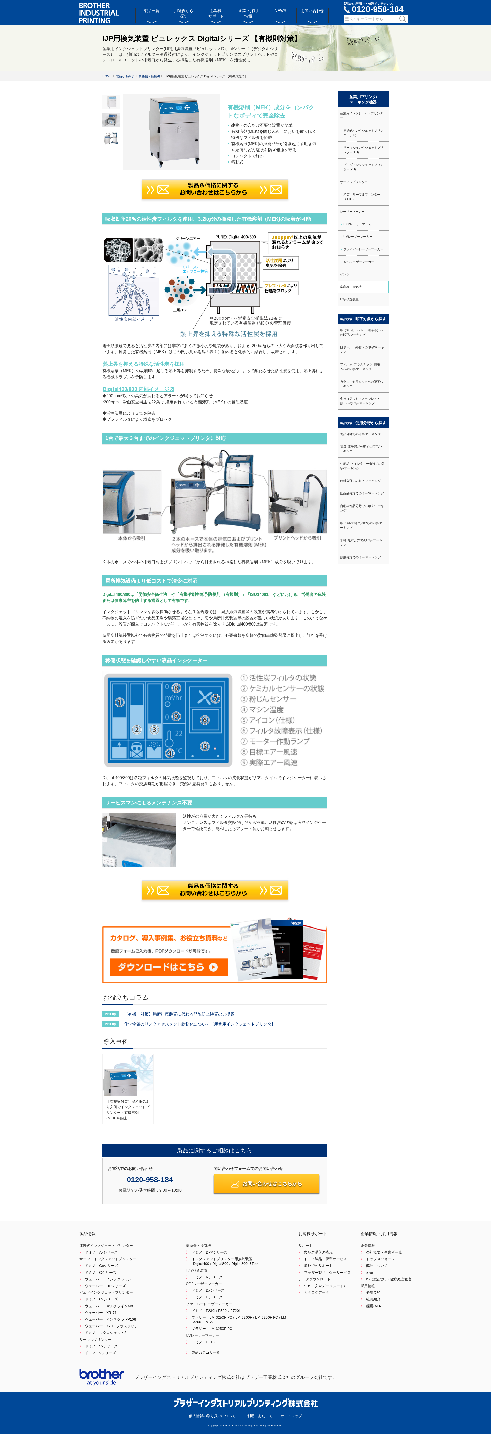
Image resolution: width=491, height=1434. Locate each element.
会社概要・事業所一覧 (384, 1252)
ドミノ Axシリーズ (101, 1252)
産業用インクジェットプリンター (361, 116)
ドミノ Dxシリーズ (208, 1290)
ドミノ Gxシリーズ (101, 1266)
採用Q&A (373, 1306)
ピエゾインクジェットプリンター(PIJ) (363, 167)
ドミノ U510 (203, 1342)
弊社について (377, 1266)
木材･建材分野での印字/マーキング (361, 542)
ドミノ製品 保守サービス (325, 1259)
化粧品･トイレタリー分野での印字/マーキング (362, 466)
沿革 (369, 1272)
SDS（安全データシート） (325, 1286)
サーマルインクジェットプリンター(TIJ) (363, 150)
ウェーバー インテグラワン (108, 1279)
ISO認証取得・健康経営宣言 (389, 1279)
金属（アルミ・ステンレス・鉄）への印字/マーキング (360, 401)
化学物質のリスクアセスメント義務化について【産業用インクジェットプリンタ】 (199, 1024)
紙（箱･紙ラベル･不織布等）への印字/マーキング (361, 332)
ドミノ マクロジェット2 (105, 1333)
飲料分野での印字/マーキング (360, 481)
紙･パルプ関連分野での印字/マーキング (361, 525)
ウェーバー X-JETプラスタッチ (111, 1326)
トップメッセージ (380, 1259)
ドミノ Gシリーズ (100, 1272)
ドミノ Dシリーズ (207, 1297)
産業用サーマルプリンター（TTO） (361, 197)
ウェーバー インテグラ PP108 (110, 1319)
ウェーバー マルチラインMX (109, 1306)
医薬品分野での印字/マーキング (362, 493)
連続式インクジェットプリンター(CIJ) (363, 133)
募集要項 (373, 1292)
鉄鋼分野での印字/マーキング (360, 557)
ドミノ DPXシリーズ (209, 1252)
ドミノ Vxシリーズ (101, 1346)
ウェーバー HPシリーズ (105, 1286)
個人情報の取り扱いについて (212, 1416)
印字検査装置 (349, 299)
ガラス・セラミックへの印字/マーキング (362, 384)
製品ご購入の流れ (318, 1252)
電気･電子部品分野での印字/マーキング (361, 449)
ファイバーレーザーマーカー (363, 249)
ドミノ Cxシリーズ (101, 1299)
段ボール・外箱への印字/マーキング (362, 350)
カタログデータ (316, 1292)
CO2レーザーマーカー (358, 224)
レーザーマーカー (352, 211)
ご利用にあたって (258, 1416)
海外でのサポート (318, 1266)
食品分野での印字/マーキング (360, 434)
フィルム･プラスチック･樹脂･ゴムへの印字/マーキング (362, 367)
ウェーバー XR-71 (101, 1313)
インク (344, 274)
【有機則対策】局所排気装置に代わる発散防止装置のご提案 (179, 1014)
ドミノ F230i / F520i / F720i (216, 1311)
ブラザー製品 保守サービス (327, 1272)
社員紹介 (373, 1299)
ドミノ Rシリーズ (207, 1277)
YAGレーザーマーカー (358, 262)
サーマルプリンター (354, 182)
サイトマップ (291, 1416)
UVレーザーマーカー (357, 237)
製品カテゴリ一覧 (206, 1352)
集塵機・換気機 (351, 287)
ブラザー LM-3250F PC (212, 1329)
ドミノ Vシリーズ (100, 1353)
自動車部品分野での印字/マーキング (362, 508)
